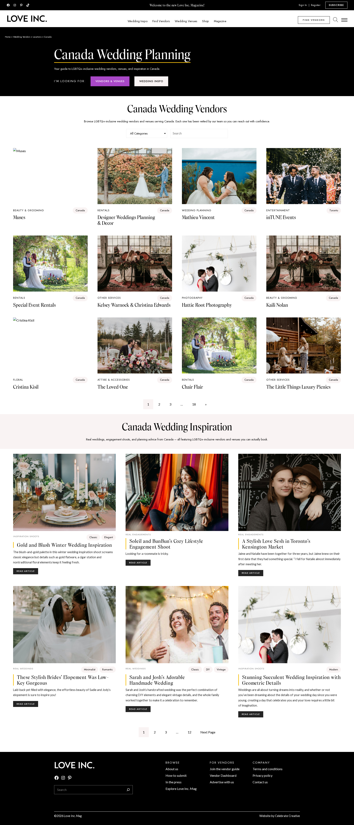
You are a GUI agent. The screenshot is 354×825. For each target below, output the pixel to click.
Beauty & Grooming (281, 298)
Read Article (27, 571)
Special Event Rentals (34, 305)
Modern (333, 669)
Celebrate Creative (287, 816)
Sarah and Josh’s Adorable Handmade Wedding (157, 680)
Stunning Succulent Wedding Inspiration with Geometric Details (291, 680)
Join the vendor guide (224, 769)
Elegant (108, 537)
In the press (174, 782)
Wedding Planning (196, 210)
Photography (192, 298)
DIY (208, 669)
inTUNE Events (281, 217)
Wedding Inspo (151, 81)
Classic (93, 537)
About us (172, 769)
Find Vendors (314, 20)
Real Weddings (23, 668)
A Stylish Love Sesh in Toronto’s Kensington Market (276, 543)
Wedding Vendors (21, 36)
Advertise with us (222, 782)
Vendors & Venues (110, 81)
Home (8, 36)
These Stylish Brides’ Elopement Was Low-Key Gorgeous (63, 680)
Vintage (221, 669)
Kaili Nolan (277, 305)
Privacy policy (262, 775)
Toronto (333, 210)
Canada (80, 210)
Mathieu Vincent (198, 217)
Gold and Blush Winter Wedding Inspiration (64, 545)
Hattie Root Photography (207, 305)
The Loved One (113, 387)
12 (189, 732)
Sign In (303, 5)
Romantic (107, 669)
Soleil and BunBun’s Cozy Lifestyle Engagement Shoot (166, 543)
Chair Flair (192, 387)
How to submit (176, 775)
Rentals (104, 210)
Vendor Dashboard (223, 775)
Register (315, 5)
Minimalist (89, 669)
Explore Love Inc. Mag (181, 789)
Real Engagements (138, 534)
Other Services (109, 298)
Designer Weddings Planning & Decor (126, 220)
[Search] (128, 789)
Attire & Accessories (114, 380)
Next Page (207, 732)
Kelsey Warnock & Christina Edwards (134, 305)
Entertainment (278, 210)
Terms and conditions (268, 769)
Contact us (260, 782)
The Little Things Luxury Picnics (298, 387)
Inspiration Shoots (26, 536)
